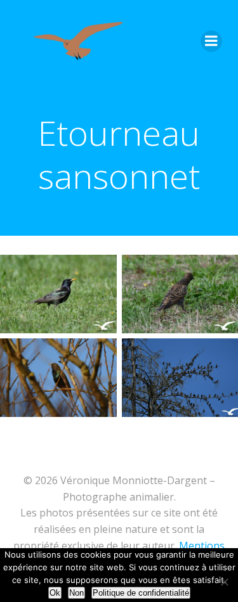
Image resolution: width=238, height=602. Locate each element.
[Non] (223, 580)
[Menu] (211, 41)
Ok (55, 593)
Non (76, 593)
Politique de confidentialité (141, 593)
